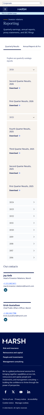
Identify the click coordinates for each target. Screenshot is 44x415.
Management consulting (13, 361)
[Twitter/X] (13, 391)
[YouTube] (20, 391)
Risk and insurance (10, 348)
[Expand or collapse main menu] (5, 9)
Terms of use (8, 399)
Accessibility (32, 399)
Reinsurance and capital (13, 352)
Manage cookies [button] (22, 403)
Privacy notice (20, 399)
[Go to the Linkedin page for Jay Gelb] (5, 290)
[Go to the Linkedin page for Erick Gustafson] (5, 319)
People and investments (13, 357)
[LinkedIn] (28, 391)
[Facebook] (5, 391)
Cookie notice (8, 403)
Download (13, 88)
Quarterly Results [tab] (12, 46)
